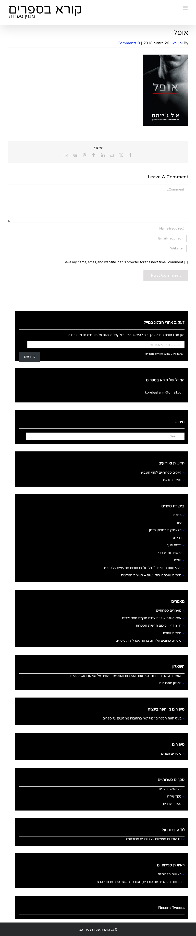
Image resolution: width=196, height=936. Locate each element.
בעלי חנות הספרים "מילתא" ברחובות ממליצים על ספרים (142, 568)
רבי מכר (175, 538)
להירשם (29, 357)
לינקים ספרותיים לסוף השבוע (161, 473)
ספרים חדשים (171, 480)
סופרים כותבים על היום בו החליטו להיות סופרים (148, 641)
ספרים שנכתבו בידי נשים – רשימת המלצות (151, 575)
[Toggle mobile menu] (185, 7)
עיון (179, 523)
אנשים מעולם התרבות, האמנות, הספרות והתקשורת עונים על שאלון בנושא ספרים (124, 676)
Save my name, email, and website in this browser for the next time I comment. (123, 262)
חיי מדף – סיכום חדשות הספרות (158, 626)
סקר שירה (174, 796)
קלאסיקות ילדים (170, 789)
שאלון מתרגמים (170, 683)
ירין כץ (178, 43)
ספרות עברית (172, 804)
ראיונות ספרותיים (169, 874)
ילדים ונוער (174, 545)
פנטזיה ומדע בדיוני (168, 553)
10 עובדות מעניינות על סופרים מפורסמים (153, 839)
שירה (177, 560)
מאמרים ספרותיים (168, 611)
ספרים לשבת (172, 633)
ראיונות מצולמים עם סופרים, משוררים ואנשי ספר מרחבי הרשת (137, 882)
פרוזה (177, 515)
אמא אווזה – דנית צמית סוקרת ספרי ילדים (151, 618)
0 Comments (129, 43)
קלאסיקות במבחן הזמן (165, 530)
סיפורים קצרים (171, 754)
